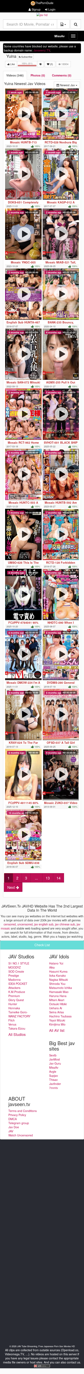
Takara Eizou (16, 1028)
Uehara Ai (55, 1008)
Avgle (52, 1071)
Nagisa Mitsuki (58, 980)
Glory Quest (16, 1000)
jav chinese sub (65, 924)
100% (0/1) (29, 64)
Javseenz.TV (41, 50)
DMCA (12, 1119)
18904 (65, 64)
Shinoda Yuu (57, 984)
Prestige (13, 975)
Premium (14, 996)
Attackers (14, 988)
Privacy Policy (17, 1115)
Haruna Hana (57, 996)
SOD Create (16, 971)
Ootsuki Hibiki (58, 1004)
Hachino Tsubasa (60, 1016)
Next (11, 887)
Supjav (53, 1076)
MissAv (59, 36)
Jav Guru (55, 1063)
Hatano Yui (56, 963)
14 (58, 877)
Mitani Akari (56, 1000)
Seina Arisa (56, 1012)
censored (10, 924)
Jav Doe (13, 1127)
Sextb (52, 1055)
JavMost (54, 1059)
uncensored (25, 924)
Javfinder (55, 1084)
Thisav (53, 1080)
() (51, 64)
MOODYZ (14, 967)
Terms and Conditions (22, 1111)
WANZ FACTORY (19, 1016)
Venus (12, 1024)
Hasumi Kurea (58, 971)
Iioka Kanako (57, 975)
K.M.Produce (16, 992)
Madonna (14, 980)
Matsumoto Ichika (60, 988)
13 (48, 877)
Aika (52, 967)
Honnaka (14, 1008)
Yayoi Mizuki (57, 1020)
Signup (36, 9)
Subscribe (26, 56)
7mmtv (53, 1088)
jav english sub (43, 924)
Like (12, 64)
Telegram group (18, 1123)
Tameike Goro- (18, 1012)
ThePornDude (44, 3)
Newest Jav (69, 85)
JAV (10, 1131)
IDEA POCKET (17, 984)
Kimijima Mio (57, 1024)
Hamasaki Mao (59, 992)
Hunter (12, 1004)
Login (51, 9)
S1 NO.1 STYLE (18, 963)
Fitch (11, 1020)
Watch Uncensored (20, 1135)
